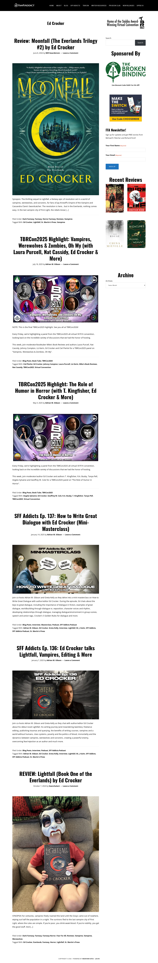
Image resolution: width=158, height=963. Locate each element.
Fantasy (38, 219)
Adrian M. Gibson (30, 628)
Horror (53, 942)
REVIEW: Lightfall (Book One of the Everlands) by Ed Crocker (55, 777)
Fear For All (61, 936)
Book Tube (36, 361)
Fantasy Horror (49, 936)
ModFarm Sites (88, 959)
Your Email (114, 155)
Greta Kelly (53, 628)
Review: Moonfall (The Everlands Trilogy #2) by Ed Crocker (55, 44)
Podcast (55, 625)
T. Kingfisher (77, 496)
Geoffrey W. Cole (55, 496)
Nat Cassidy (17, 367)
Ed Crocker (27, 222)
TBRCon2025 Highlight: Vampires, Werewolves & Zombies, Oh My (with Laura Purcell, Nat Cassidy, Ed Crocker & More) (55, 248)
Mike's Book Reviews (88, 364)
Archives (109, 281)
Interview (36, 625)
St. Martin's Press (48, 222)
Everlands (37, 942)
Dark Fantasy (28, 219)
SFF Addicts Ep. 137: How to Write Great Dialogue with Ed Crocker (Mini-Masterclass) (55, 522)
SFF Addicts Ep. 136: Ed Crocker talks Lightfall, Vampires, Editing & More (56, 651)
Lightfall (36, 222)
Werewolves (17, 939)
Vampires (68, 219)
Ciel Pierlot (28, 364)
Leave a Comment (70, 53)
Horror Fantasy (49, 219)
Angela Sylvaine (30, 496)
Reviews (60, 219)
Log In (97, 959)
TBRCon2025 (47, 361)
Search (108, 38)
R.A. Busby (67, 496)
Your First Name (116, 145)
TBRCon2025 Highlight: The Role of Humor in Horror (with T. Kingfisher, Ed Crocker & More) (55, 390)
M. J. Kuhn (80, 628)
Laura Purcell (64, 364)
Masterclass (46, 625)
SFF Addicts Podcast (68, 625)
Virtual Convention (43, 367)
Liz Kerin (74, 364)
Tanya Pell (88, 496)
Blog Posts (27, 361)
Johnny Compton (50, 364)
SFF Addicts (91, 628)
